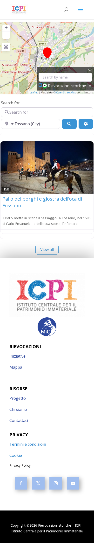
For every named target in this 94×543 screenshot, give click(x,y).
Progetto (17, 398)
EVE (6, 189)
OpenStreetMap (66, 92)
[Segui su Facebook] (21, 483)
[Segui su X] (38, 483)
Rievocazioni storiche (67, 85)
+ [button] (6, 28)
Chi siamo (18, 409)
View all (47, 249)
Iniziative (17, 356)
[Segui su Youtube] (73, 483)
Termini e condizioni (27, 444)
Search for (10, 102)
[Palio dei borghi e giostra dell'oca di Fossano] (47, 52)
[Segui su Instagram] (55, 483)
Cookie (15, 455)
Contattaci (18, 420)
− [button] (6, 35)
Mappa (15, 367)
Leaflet (33, 92)
